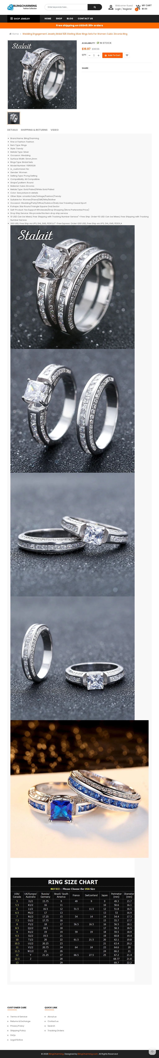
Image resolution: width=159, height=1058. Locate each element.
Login (118, 9)
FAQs (13, 1035)
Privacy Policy (17, 1025)
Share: (85, 68)
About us (52, 1016)
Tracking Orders (56, 1030)
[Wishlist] (127, 55)
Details (12, 130)
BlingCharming (56, 1053)
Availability (88, 43)
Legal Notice (16, 1039)
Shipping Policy (18, 1030)
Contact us (53, 1021)
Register (127, 9)
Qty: (84, 54)
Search (51, 1025)
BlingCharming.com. (88, 1053)
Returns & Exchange (20, 1021)
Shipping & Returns (34, 130)
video (55, 130)
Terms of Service (18, 1016)
